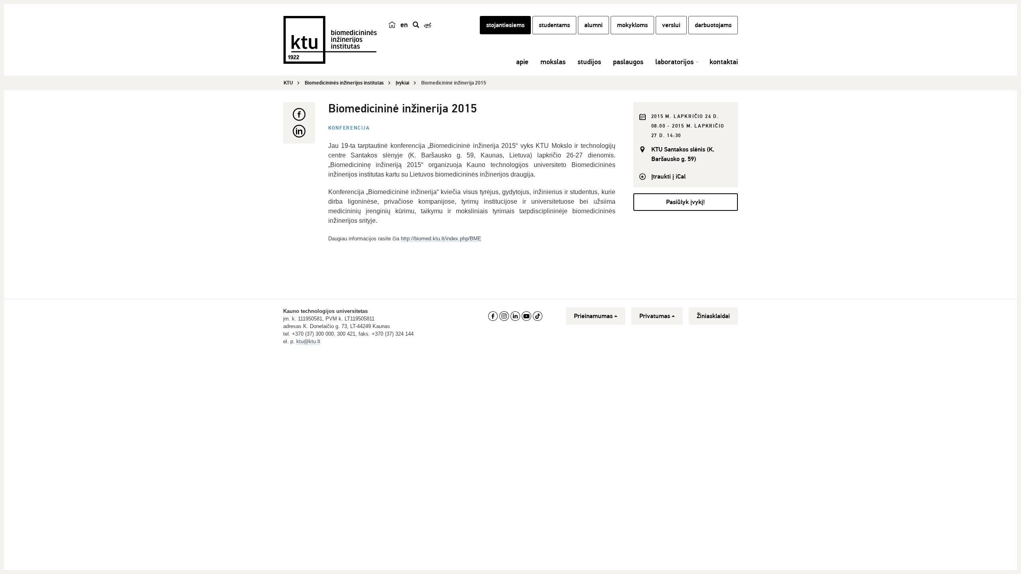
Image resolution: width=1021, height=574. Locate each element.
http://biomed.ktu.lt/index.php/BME (441, 239)
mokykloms (632, 25)
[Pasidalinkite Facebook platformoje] (299, 114)
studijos (589, 61)
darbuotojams (713, 25)
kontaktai (724, 61)
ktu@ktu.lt (308, 341)
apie (522, 61)
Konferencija (349, 128)
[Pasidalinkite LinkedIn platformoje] (299, 131)
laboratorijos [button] (674, 61)
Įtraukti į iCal (668, 177)
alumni (593, 25)
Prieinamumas (593, 316)
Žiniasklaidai (713, 316)
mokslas (553, 61)
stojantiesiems (505, 25)
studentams (554, 25)
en (404, 24)
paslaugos (628, 61)
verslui (671, 25)
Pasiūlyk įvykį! (685, 202)
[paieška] (416, 24)
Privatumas (654, 316)
